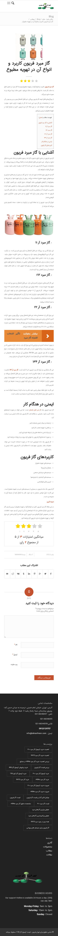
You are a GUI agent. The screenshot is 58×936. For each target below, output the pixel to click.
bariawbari (18, 554)
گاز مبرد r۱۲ (49, 130)
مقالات (49, 855)
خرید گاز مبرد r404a (42, 779)
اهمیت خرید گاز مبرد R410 (40, 755)
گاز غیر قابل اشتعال (35, 410)
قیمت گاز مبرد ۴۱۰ (43, 803)
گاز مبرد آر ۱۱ (48, 126)
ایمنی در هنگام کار (46, 142)
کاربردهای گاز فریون (46, 145)
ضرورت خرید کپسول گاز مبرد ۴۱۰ (38, 785)
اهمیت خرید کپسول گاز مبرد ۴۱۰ (38, 749)
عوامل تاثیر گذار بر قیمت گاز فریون (38, 797)
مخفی (40, 117)
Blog (51, 16)
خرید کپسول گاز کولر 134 (18, 773)
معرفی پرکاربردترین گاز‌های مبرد (38, 816)
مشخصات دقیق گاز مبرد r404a (21, 803)
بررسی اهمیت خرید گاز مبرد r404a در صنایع (34, 761)
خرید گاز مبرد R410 (22, 779)
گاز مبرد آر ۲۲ (48, 134)
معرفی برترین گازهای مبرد (40, 809)
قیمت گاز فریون (15, 797)
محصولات (47, 847)
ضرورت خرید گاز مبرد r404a (39, 791)
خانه (43, 19)
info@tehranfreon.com (36, 733)
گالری (49, 843)
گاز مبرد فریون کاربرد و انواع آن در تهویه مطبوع (29, 66)
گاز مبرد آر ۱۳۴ (48, 138)
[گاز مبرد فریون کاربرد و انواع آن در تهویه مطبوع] (29, 47)
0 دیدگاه (30, 554)
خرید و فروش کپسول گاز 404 (18, 767)
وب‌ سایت (14, 664)
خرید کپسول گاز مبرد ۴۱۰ (41, 773)
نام (15, 644)
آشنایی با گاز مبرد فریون (45, 123)
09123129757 (44, 728)
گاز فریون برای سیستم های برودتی (38, 828)
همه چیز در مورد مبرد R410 (40, 822)
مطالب (32, 19)
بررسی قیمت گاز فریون (41, 767)
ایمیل (14, 654)
